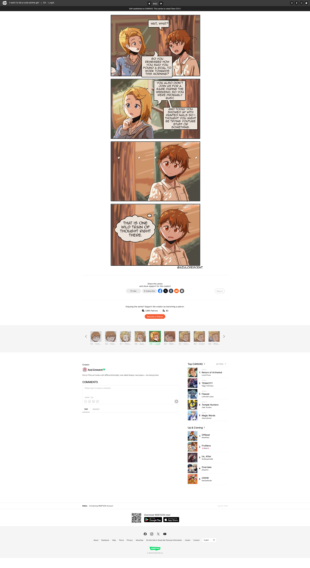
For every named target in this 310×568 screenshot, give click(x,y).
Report (220, 291)
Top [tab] (86, 409)
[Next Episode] (161, 4)
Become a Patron (155, 316)
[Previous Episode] (149, 4)
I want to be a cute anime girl (24, 2)
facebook (145, 534)
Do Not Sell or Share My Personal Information (164, 540)
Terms (121, 540)
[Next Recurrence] (224, 336)
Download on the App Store (171, 519)
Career (187, 540)
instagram (151, 534)
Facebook (297, 3)
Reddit (176, 291)
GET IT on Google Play (153, 519)
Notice (84, 506)
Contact (196, 540)
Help (114, 540)
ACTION (219, 364)
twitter (158, 534)
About (96, 540)
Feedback (105, 540)
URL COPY (306, 3)
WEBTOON (4, 3)
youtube (164, 534)
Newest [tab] (96, 409)
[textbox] (130, 390)
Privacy (130, 540)
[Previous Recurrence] (86, 336)
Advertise (139, 540)
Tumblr (171, 291)
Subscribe (292, 3)
